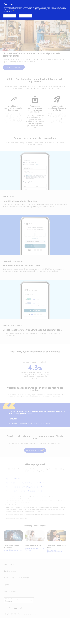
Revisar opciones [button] (39, 16)
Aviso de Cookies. (7, 11)
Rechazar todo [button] (25, 16)
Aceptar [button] (10, 16)
